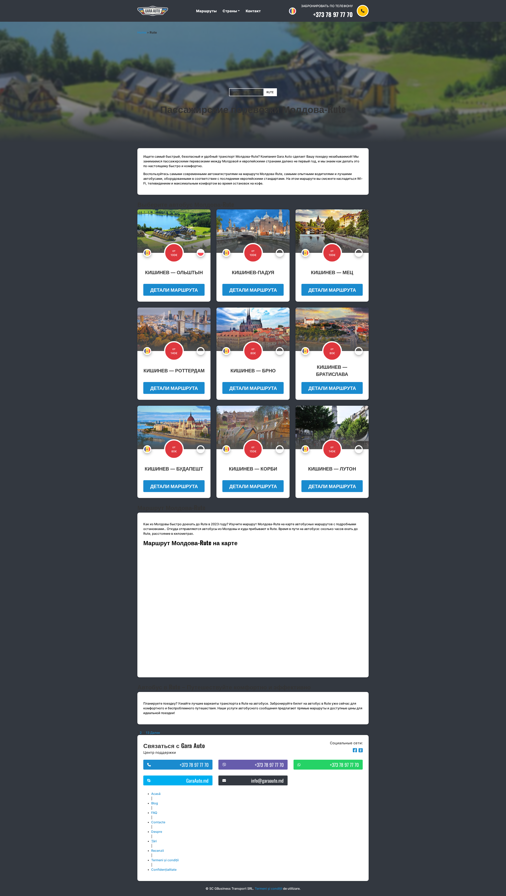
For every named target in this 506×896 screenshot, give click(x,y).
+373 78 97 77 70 (333, 14)
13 (147, 733)
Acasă (155, 794)
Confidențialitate (164, 870)
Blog (154, 803)
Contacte (158, 822)
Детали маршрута (174, 289)
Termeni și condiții (165, 860)
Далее (155, 733)
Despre (156, 832)
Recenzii (157, 851)
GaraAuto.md (197, 780)
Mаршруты (206, 11)
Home (141, 32)
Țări (154, 841)
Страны (230, 11)
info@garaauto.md (267, 780)
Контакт (253, 11)
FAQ (154, 813)
